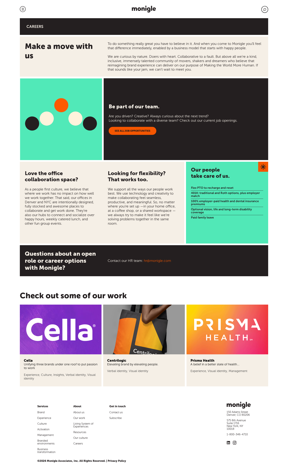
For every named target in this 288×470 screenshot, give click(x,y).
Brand (41, 412)
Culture (42, 423)
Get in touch (117, 406)
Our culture (80, 437)
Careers (78, 443)
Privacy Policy (117, 460)
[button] (23, 9)
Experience (44, 418)
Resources (79, 432)
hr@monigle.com (157, 261)
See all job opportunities (132, 130)
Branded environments (45, 442)
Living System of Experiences (83, 425)
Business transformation (46, 450)
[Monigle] (144, 9)
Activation (43, 429)
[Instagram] (234, 443)
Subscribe (115, 418)
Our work (79, 418)
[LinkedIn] (228, 443)
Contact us (116, 412)
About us (78, 412)
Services (42, 406)
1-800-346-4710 (237, 434)
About (77, 406)
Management (45, 435)
